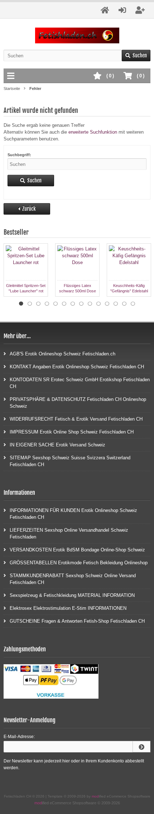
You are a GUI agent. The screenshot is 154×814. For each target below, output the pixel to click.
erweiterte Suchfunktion (92, 132)
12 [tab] (115, 303)
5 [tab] (55, 303)
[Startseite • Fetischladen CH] (77, 35)
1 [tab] (21, 303)
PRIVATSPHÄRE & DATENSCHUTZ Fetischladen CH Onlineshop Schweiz (78, 403)
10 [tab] (98, 303)
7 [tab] (72, 303)
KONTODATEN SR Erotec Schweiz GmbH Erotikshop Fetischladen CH (80, 383)
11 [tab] (107, 303)
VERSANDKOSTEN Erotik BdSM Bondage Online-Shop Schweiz (77, 549)
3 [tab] (38, 303)
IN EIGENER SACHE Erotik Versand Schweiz (57, 444)
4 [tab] (46, 303)
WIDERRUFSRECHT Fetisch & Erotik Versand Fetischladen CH (76, 419)
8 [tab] (81, 303)
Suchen (136, 55)
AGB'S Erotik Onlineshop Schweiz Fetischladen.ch (62, 353)
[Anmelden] (141, 746)
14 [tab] (132, 303)
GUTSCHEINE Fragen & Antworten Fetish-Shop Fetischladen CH (77, 621)
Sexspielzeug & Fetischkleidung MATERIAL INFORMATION (72, 595)
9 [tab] (89, 303)
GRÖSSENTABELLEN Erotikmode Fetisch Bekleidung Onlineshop (79, 562)
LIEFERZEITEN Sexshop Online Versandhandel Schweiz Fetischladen (69, 533)
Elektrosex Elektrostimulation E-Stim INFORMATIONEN (68, 608)
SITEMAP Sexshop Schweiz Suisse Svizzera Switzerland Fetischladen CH (70, 461)
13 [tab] (124, 303)
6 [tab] (64, 303)
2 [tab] (29, 303)
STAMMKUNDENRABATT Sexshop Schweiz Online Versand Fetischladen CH (73, 579)
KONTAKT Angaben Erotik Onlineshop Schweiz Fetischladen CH (77, 366)
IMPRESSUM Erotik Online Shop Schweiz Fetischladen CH (72, 432)
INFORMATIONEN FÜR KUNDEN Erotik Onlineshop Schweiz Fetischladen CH (73, 514)
